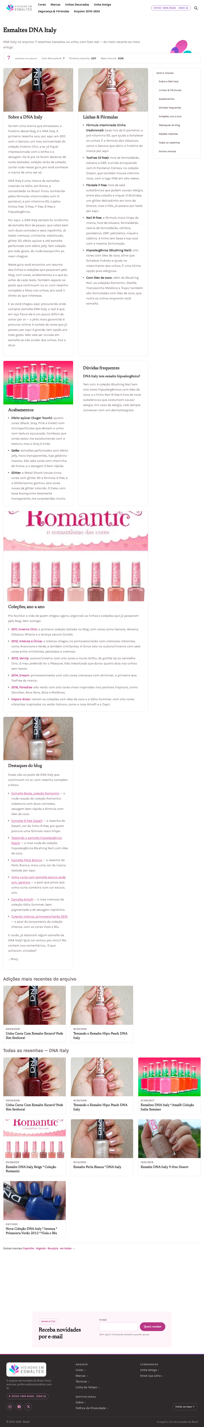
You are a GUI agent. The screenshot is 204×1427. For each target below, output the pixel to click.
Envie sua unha (150, 1376)
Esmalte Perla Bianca (26, 860)
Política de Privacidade (91, 1408)
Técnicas (81, 1381)
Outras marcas (167, 151)
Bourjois (53, 1248)
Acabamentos (167, 99)
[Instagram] (10, 1406)
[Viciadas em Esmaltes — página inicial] (26, 1369)
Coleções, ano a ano (170, 116)
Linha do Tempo (86, 1387)
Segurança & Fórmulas (53, 11)
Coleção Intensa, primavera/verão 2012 (39, 916)
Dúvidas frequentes (170, 107)
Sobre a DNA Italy (168, 81)
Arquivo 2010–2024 (87, 11)
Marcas (55, 4)
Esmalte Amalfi (22, 899)
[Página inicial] (19, 8)
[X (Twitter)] (28, 1406)
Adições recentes (168, 133)
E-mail (103, 1319)
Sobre (79, 1402)
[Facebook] (19, 1406)
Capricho (28, 1248)
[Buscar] (196, 8)
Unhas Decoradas (77, 4)
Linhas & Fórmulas (170, 90)
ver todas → (67, 1248)
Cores (42, 4)
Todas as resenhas (169, 142)
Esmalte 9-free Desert (26, 821)
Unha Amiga (102, 4)
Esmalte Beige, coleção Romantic (35, 793)
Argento (41, 1248)
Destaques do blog (169, 125)
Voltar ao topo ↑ (185, 1406)
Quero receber (152, 1326)
